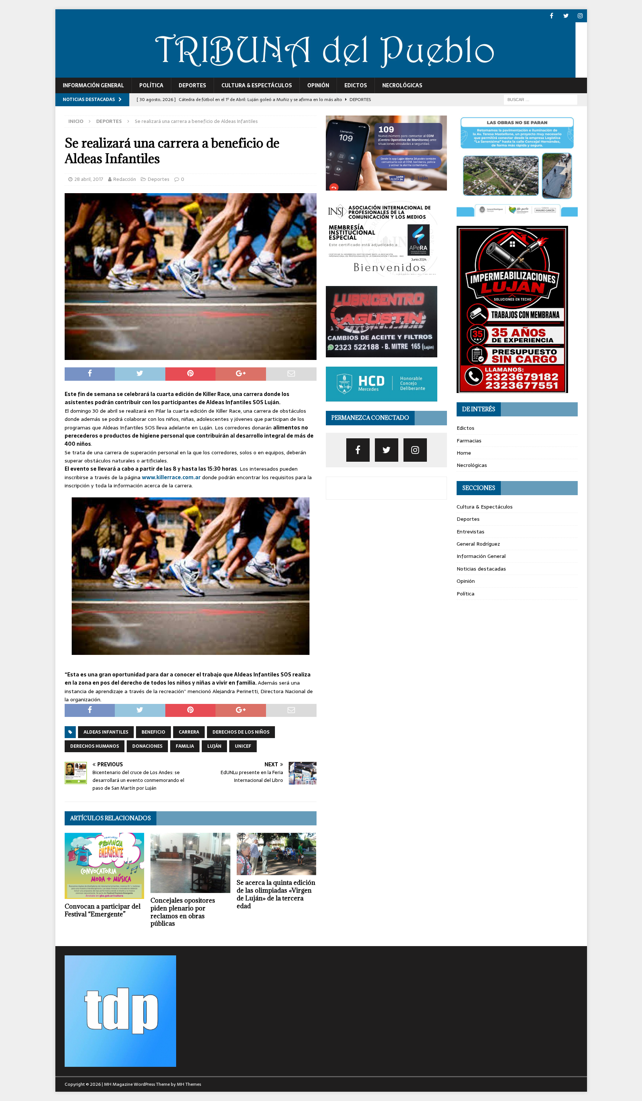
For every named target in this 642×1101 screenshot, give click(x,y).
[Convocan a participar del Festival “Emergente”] (105, 866)
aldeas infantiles (106, 732)
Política (151, 85)
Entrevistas (470, 531)
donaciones (147, 746)
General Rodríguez (478, 544)
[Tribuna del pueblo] (315, 73)
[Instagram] (580, 15)
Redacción (124, 179)
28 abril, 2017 (88, 179)
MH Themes (189, 1084)
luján (214, 746)
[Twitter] (566, 15)
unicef (243, 746)
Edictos (355, 85)
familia (185, 746)
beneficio (153, 732)
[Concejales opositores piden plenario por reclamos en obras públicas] (190, 863)
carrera (189, 732)
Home (464, 453)
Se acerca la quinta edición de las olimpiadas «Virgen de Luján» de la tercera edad (276, 894)
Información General (93, 85)
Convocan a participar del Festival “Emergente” (102, 910)
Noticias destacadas (481, 569)
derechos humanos (94, 746)
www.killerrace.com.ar (171, 477)
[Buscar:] (540, 99)
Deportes (192, 85)
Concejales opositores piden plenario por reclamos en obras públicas (182, 912)
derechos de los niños (241, 732)
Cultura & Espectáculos (256, 85)
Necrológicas (402, 85)
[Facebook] (551, 15)
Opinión (318, 85)
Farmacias (469, 440)
